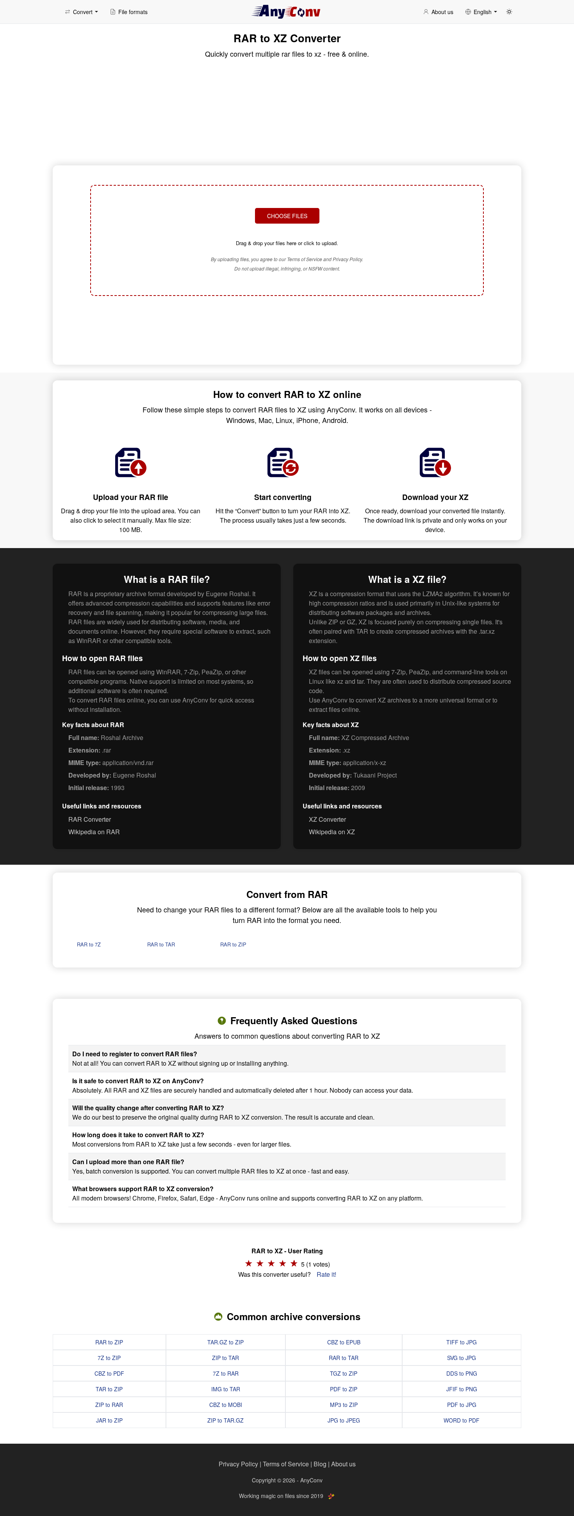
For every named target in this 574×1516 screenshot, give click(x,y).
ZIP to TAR (225, 1358)
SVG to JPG (461, 1358)
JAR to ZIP (109, 1420)
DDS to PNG (461, 1373)
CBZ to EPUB (343, 1342)
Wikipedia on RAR (94, 831)
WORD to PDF (462, 1420)
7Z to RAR (226, 1373)
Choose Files (287, 216)
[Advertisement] (287, 329)
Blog (320, 1463)
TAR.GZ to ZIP (225, 1342)
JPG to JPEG (344, 1420)
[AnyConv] (287, 12)
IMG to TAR (225, 1389)
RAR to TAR (161, 944)
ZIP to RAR (109, 1404)
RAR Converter (89, 819)
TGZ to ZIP (343, 1373)
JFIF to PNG (461, 1389)
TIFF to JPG (461, 1342)
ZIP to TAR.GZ (225, 1420)
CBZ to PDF (109, 1373)
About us (343, 1463)
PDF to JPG (461, 1404)
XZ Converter (327, 819)
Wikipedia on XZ (332, 831)
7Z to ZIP (109, 1358)
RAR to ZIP (233, 944)
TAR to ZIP (109, 1389)
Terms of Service (286, 1463)
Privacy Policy (238, 1463)
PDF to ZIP (343, 1389)
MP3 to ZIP (344, 1404)
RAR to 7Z (89, 944)
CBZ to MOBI (225, 1404)
